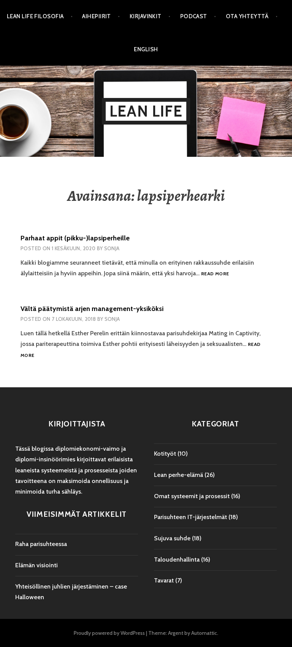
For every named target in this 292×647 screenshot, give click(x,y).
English (146, 49)
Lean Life (146, 111)
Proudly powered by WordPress (109, 633)
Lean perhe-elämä (178, 474)
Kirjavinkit (146, 16)
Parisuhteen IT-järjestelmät (190, 517)
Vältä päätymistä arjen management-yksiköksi (92, 309)
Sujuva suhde (172, 538)
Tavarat (164, 580)
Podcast (193, 16)
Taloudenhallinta (177, 559)
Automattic (204, 633)
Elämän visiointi (36, 565)
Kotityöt (165, 453)
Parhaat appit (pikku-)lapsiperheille (75, 238)
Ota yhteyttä (247, 16)
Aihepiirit (96, 16)
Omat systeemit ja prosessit (192, 496)
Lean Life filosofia (35, 16)
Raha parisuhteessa (41, 544)
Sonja (112, 248)
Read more (215, 274)
